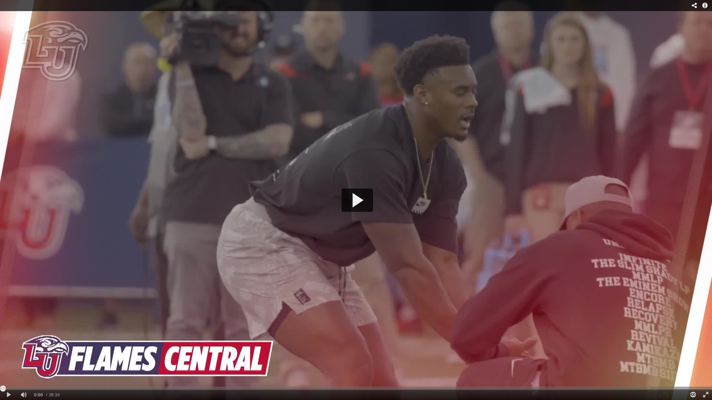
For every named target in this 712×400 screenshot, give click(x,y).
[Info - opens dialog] (704, 5)
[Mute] (23, 395)
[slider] (356, 388)
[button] (357, 200)
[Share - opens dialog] (694, 5)
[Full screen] (705, 395)
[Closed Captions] (692, 395)
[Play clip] (8, 395)
